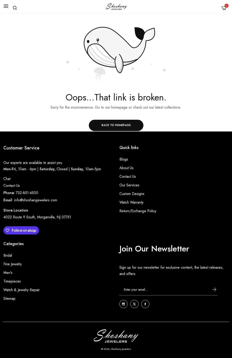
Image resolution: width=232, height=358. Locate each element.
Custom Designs (131, 193)
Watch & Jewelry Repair (21, 289)
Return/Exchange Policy (137, 211)
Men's (7, 272)
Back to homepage (116, 125)
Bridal (7, 255)
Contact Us (11, 185)
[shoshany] (116, 6)
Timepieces (12, 281)
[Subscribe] (210, 289)
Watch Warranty (131, 202)
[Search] (15, 8)
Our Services (129, 185)
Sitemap (9, 298)
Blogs (123, 159)
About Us (126, 167)
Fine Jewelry (12, 264)
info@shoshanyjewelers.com (35, 200)
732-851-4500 (27, 192)
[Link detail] (123, 304)
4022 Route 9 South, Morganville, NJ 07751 (37, 217)
